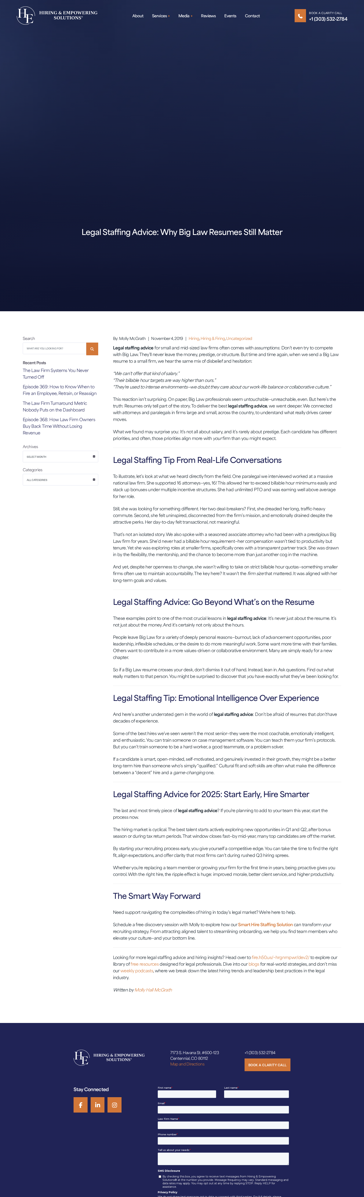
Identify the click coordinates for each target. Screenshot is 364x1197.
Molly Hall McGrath (153, 989)
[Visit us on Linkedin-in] (98, 1105)
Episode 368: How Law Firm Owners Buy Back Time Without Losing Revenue (59, 426)
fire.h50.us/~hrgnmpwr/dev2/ (280, 957)
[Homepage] (57, 15)
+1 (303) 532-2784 (328, 19)
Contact (252, 15)
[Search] (92, 349)
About (138, 15)
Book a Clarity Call (325, 13)
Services (159, 15)
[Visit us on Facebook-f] (81, 1105)
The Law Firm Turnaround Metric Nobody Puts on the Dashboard (55, 406)
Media (184, 15)
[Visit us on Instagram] (114, 1105)
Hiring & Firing (213, 338)
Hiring (194, 338)
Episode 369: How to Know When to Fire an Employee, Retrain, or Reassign (59, 390)
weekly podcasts (136, 970)
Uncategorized (239, 338)
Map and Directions (187, 1063)
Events (230, 15)
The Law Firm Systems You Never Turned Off (55, 373)
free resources (145, 964)
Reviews (208, 15)
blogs (254, 964)
